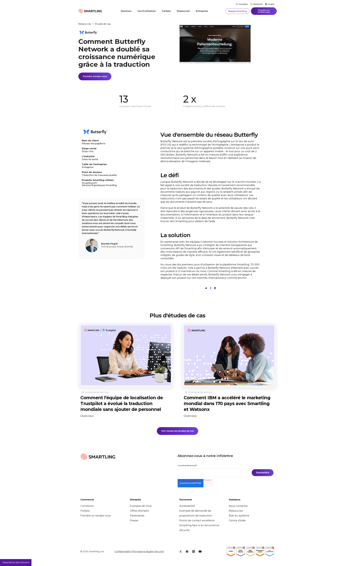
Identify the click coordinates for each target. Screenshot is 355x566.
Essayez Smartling (237, 11)
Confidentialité (122, 551)
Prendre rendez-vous (95, 76)
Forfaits (166, 11)
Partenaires (137, 515)
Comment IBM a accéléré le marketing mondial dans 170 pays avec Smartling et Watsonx (227, 403)
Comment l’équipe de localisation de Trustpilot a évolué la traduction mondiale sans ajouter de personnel (121, 403)
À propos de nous (141, 505)
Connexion (243, 4)
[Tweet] (206, 288)
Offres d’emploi (139, 510)
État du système (239, 515)
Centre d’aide (237, 520)
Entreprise (202, 11)
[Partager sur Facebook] (210, 288)
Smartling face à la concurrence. (199, 525)
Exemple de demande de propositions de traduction (195, 513)
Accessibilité (187, 505)
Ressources (183, 11)
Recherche (257, 4)
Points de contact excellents (197, 520)
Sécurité (184, 530)
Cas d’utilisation (147, 11)
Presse (134, 520)
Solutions (126, 11)
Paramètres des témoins (15, 562)
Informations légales (142, 551)
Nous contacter (238, 505)
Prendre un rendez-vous (264, 11)
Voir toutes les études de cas (177, 431)
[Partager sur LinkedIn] (215, 288)
